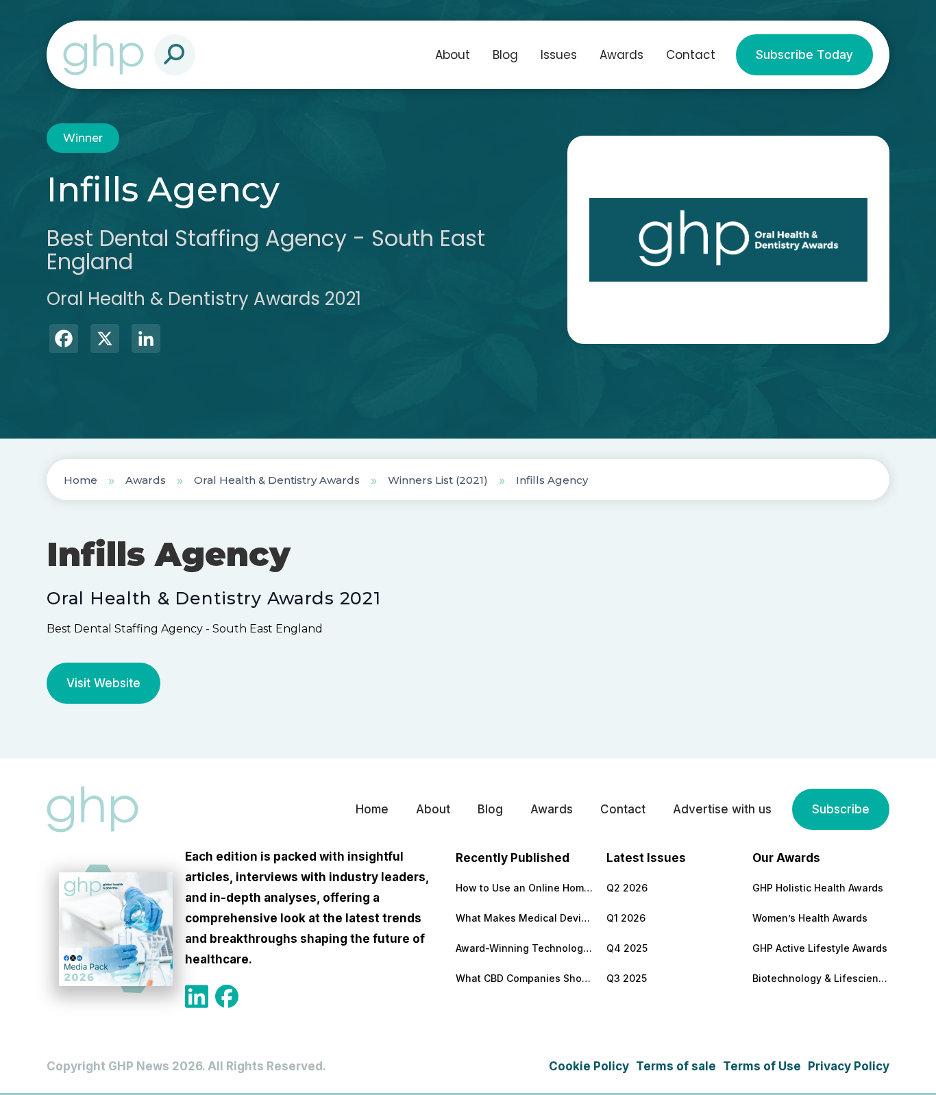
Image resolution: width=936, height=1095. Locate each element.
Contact (690, 55)
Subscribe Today (804, 55)
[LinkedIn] (146, 340)
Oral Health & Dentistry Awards (277, 480)
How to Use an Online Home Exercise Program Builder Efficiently (524, 888)
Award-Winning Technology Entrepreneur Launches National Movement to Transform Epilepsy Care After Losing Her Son (524, 948)
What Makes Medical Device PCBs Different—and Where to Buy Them (524, 918)
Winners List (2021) (438, 480)
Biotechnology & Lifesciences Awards (820, 978)
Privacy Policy (848, 1066)
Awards (621, 55)
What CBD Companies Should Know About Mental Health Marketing (524, 978)
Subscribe (841, 809)
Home (80, 480)
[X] (105, 340)
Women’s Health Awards (809, 918)
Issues (559, 55)
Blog (505, 55)
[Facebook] (64, 340)
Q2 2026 (627, 888)
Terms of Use (762, 1066)
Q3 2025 (626, 978)
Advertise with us (722, 809)
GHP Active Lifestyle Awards (819, 948)
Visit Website (103, 683)
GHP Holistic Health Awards (817, 888)
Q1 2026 (625, 918)
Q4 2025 (627, 948)
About (452, 55)
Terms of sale (676, 1066)
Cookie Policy (589, 1066)
